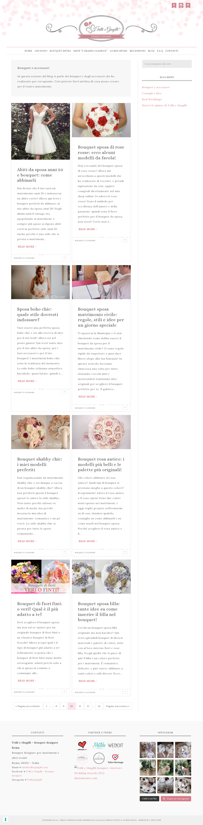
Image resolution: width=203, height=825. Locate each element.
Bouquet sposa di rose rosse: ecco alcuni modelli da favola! (101, 152)
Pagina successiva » (118, 706)
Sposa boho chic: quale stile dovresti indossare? (37, 314)
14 (99, 706)
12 (88, 706)
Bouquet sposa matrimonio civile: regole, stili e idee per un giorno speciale (101, 317)
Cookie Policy (129, 820)
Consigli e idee (152, 93)
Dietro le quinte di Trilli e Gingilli (164, 105)
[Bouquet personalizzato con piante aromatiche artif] (148, 768)
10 (71, 706)
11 (80, 706)
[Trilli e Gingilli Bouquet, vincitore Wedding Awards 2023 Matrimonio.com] (100, 778)
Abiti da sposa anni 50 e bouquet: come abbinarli (40, 175)
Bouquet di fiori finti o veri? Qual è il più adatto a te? (39, 609)
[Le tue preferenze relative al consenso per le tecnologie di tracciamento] (6, 819)
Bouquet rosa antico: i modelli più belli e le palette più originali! (101, 464)
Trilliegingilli (34, 779)
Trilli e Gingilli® (101, 28)
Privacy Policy (114, 820)
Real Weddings (152, 99)
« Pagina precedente (28, 706)
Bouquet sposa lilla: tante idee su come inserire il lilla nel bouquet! (99, 611)
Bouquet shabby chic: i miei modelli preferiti (39, 464)
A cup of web (155, 820)
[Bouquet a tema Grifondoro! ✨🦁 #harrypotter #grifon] (183, 785)
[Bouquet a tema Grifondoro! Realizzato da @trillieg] (148, 785)
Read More (26, 246)
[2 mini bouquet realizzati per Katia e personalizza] (183, 750)
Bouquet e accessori (24, 258)
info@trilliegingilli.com (35, 767)
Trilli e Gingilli (67, 820)
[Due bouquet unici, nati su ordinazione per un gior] (148, 750)
